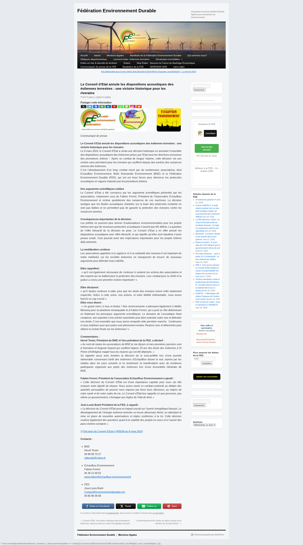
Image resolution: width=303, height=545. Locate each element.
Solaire (126, 63)
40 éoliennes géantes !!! (206, 200)
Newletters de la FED (133, 67)
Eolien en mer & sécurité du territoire (98, 63)
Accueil (84, 55)
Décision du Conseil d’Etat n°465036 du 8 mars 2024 (113, 431)
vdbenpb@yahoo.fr (95, 458)
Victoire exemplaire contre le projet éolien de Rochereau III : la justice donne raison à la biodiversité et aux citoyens (208, 285)
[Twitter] (89, 106)
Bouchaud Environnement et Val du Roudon (206, 337)
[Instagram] (133, 106)
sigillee (108, 97)
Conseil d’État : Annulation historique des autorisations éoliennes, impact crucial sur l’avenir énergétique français (105, 522)
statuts (97, 55)
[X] (83, 106)
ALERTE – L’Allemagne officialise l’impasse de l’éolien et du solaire (207, 296)
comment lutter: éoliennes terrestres (131, 59)
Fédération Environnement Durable (116, 10)
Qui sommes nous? (197, 55)
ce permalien (158, 513)
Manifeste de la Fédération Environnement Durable (155, 55)
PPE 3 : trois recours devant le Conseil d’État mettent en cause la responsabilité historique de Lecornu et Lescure (207, 271)
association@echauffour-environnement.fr (107, 477)
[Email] (102, 106)
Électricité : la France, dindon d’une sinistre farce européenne (208, 237)
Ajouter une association (206, 377)
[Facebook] (96, 106)
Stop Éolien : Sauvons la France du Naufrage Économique (166, 63)
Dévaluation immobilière (168, 59)
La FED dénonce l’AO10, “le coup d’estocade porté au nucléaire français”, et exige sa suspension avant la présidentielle (208, 225)
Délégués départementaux (93, 59)
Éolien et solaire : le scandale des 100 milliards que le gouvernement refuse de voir (208, 245)
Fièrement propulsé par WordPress (209, 535)
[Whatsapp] (120, 106)
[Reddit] (139, 106)
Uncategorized (112, 513)
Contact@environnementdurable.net (104, 492)
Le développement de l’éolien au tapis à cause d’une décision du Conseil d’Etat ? (158, 522)
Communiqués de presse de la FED (98, 67)
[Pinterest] (114, 106)
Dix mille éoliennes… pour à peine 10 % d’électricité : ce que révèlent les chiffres (208, 257)
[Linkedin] (108, 106)
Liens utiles (178, 67)
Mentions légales (115, 55)
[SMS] (126, 106)
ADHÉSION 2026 (158, 67)
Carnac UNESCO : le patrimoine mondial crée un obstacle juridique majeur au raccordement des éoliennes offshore (208, 211)
